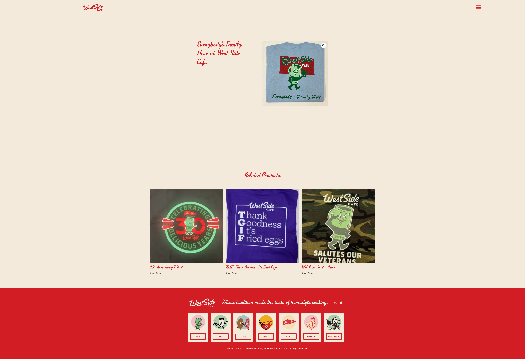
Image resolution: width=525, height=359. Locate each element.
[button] (478, 7)
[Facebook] (341, 303)
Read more (156, 273)
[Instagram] (335, 303)
